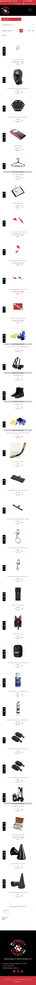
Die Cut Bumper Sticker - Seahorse (18, 260)
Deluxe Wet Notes (18, 203)
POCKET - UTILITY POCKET (18, 605)
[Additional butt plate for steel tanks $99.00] (18, 111)
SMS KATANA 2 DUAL (18, 634)
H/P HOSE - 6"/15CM (18, 461)
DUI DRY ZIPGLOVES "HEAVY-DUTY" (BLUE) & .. (18, 347)
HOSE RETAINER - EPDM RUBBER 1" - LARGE (18, 519)
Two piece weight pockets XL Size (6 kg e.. (18, 777)
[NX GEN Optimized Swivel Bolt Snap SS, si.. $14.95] (18, 570)
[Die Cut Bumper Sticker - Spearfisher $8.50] (18, 283)
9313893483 (29, 1)
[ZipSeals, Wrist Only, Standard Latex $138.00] (18, 886)
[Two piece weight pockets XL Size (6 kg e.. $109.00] (18, 771)
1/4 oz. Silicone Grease (18, 59)
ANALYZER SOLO (18, 146)
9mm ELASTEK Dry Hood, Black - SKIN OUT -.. (18, 88)
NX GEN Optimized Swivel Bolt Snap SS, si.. (18, 548)
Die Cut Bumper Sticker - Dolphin (18, 232)
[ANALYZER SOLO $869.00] (18, 139)
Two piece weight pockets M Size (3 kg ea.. (18, 748)
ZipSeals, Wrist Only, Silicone (18, 863)
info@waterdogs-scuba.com (10, 1)
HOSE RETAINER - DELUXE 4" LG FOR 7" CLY (18, 490)
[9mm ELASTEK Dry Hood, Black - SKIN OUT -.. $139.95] (18, 82)
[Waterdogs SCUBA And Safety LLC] (5, 10)
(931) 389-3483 (9, 966)
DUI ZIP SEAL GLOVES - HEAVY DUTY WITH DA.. (18, 433)
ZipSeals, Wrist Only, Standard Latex (18, 892)
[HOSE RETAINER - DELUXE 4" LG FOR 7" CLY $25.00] (18, 484)
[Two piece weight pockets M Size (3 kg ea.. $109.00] (18, 742)
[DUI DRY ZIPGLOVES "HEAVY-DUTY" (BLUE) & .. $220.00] (18, 340)
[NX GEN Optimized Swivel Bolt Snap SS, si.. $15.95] (18, 541)
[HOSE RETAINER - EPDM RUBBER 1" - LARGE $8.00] (18, 513)
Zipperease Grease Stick (18, 835)
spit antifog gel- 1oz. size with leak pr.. (18, 691)
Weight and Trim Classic (18, 806)
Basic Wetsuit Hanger (18, 174)
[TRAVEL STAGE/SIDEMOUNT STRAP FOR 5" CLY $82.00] (18, 714)
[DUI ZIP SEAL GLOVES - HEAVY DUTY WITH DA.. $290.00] (18, 426)
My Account (17, 4)
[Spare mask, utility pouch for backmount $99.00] (18, 656)
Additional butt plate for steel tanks (18, 117)
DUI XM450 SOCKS (18, 404)
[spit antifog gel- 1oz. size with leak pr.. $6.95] (18, 685)
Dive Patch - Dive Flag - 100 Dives (18, 318)
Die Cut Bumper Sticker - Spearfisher (18, 289)
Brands (4, 35)
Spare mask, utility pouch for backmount (18, 662)
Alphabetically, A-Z (8, 25)
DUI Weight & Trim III (18, 375)
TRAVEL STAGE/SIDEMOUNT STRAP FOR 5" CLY (18, 720)
